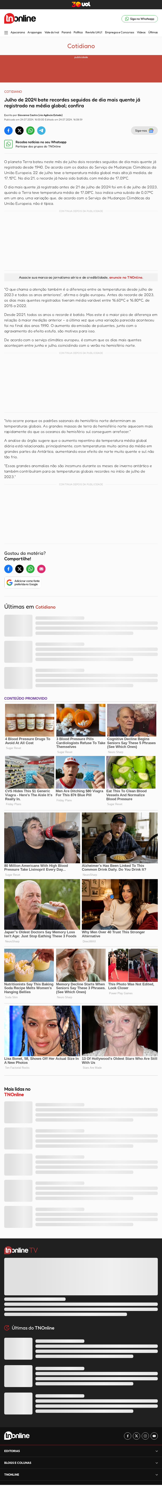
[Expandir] (157, 1474)
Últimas (153, 32)
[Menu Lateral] (6, 33)
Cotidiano (81, 45)
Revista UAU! (93, 32)
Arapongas (34, 32)
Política (78, 32)
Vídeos (141, 32)
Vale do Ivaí (52, 32)
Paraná (66, 32)
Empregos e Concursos (119, 32)
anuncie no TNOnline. (126, 277)
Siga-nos (141, 130)
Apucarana (18, 32)
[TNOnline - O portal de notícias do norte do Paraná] (20, 19)
